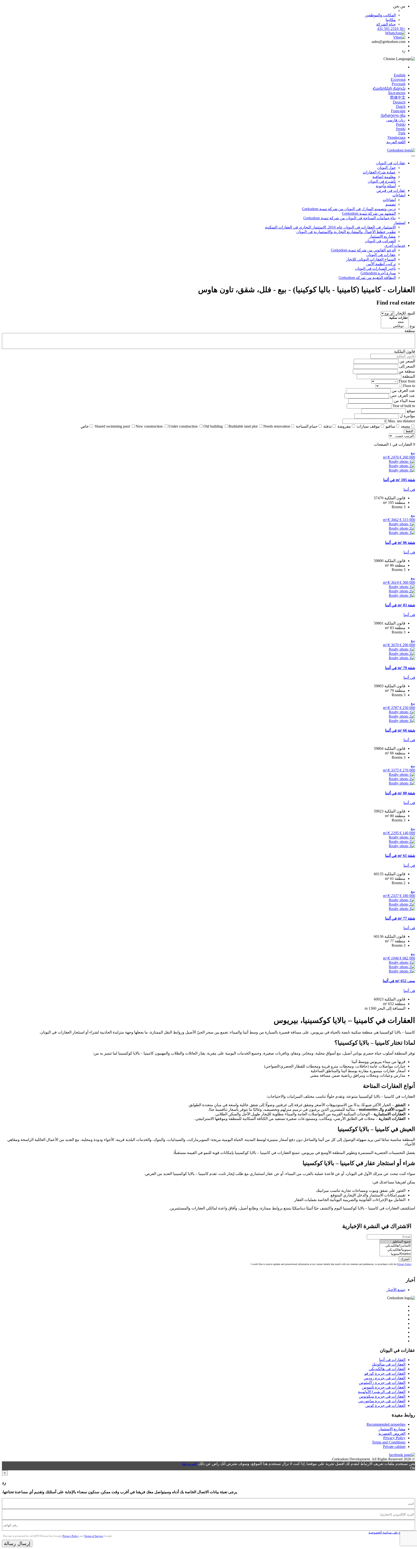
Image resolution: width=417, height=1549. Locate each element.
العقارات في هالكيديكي (387, 1369)
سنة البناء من (404, 401)
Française (398, 111)
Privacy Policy (404, 1264)
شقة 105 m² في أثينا (399, 480)
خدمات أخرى (394, 245)
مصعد (405, 426)
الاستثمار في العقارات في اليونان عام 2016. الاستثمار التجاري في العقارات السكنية (330, 227)
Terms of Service (93, 1536)
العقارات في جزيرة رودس (384, 1378)
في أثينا (409, 489)
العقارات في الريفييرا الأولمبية (381, 1392)
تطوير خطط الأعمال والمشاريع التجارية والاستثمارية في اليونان (346, 232)
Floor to (409, 386)
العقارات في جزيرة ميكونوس (382, 1396)
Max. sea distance (401, 421)
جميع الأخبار (396, 1290)
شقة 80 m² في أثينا (400, 793)
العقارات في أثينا (392, 1360)
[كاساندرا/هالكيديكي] (395, 1246)
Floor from (407, 381)
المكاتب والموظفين (380, 15)
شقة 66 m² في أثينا (400, 730)
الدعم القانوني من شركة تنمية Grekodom (363, 250)
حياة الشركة (386, 24)
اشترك (405, 1259)
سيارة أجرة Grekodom (378, 273)
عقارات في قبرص (390, 190)
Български (396, 93)
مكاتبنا (391, 20)
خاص (85, 426)
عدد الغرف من (403, 391)
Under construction (183, 426)
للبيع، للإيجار (405, 313)
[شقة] (395, 322)
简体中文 (397, 97)
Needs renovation (276, 426)
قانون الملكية (404, 351)
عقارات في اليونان (390, 163)
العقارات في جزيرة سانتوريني (381, 1401)
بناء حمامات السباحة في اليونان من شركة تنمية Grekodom (349, 218)
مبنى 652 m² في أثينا (399, 981)
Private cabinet (394, 1447)
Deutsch (399, 102)
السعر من (407, 361)
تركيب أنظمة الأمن (381, 264)
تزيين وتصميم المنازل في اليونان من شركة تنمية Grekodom (349, 209)
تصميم (390, 204)
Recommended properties (386, 1424)
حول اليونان (386, 168)
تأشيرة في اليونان (382, 181)
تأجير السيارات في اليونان (375, 268)
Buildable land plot (243, 426)
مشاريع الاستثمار (382, 236)
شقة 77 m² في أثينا (400, 918)
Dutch (400, 106)
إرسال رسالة (17, 1543)
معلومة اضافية (384, 177)
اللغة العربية (395, 142)
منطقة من (406, 371)
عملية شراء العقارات (379, 172)
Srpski (400, 129)
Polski (400, 124)
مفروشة (344, 426)
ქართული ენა (393, 115)
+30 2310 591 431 (391, 29)
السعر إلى (407, 366)
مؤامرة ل (407, 416)
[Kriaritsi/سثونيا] (395, 1254)
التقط (409, 431)
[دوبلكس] (395, 326)
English (399, 75)
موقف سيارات (368, 426)
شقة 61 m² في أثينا (400, 856)
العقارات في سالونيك (388, 1364)
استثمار (399, 223)
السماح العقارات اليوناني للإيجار (371, 259)
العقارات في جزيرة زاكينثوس (382, 1383)
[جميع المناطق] (395, 1242)
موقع (411, 411)
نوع (412, 326)
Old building (213, 426)
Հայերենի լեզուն (389, 88)
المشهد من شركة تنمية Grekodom (369, 213)
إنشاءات (398, 195)
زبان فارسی (395, 120)
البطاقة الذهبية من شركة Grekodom (367, 278)
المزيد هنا (189, 1464)
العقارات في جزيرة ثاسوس (383, 1387)
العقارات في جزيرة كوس (385, 1405)
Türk (401, 133)
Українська (396, 137)
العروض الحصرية (391, 1433)
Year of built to (403, 406)
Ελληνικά (398, 79)
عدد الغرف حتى (402, 396)
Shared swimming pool (112, 426)
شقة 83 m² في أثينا (400, 605)
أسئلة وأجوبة (386, 186)
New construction (149, 426)
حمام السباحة (307, 426)
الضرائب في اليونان (380, 241)
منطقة (409, 331)
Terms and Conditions (388, 1442)
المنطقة (408, 376)
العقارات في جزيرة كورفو (384, 1373)
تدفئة (327, 426)
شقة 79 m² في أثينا (400, 668)
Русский (398, 84)
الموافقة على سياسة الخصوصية (389, 1532)
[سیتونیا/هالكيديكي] (395, 1250)
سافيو (390, 426)
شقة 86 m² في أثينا (400, 543)
